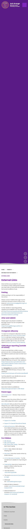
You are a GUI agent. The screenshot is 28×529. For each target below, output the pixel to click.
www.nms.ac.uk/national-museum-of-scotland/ (14, 493)
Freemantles (8, 464)
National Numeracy (9, 426)
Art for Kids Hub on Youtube (12, 458)
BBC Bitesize (7, 441)
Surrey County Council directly (16, 342)
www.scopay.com (6, 395)
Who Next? (7, 453)
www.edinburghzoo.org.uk (14, 481)
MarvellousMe (5, 404)
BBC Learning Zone (9, 443)
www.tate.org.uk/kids (10, 472)
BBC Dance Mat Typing (10, 444)
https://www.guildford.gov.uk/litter (11, 326)
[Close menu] (24, 5)
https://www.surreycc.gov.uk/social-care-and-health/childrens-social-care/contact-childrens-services (14, 363)
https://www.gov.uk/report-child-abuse (12, 388)
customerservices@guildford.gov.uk (17, 303)
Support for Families (10, 420)
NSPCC (6, 449)
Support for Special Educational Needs (15, 423)
